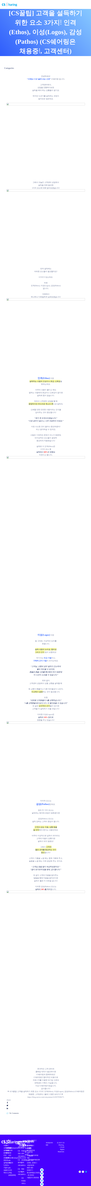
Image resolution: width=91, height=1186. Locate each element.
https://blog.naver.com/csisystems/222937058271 (45, 1097)
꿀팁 (45, 4)
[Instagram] (42, 1177)
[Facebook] (42, 1173)
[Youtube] (42, 1170)
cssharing (40, 60)
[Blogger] (42, 1180)
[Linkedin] (42, 1184)
